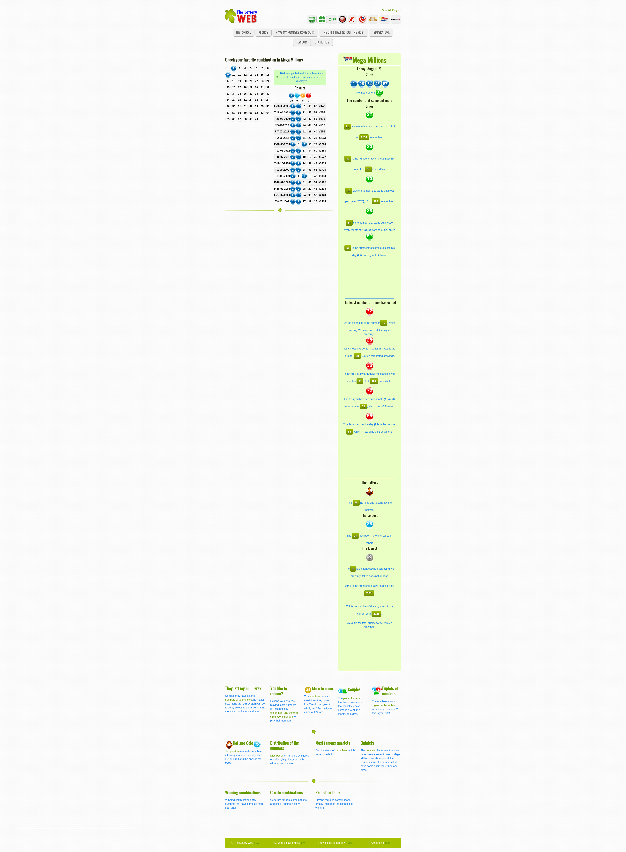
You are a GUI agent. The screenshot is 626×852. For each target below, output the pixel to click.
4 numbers (341, 750)
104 (376, 201)
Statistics (322, 42)
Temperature (381, 32)
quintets (370, 750)
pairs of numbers (353, 698)
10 (348, 190)
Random (302, 42)
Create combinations (286, 792)
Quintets (367, 743)
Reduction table (327, 792)
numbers (315, 696)
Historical (243, 32)
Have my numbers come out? (295, 32)
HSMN (349, 842)
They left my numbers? (243, 688)
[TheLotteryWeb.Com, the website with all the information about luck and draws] (241, 16)
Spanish (387, 10)
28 (357, 356)
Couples (354, 689)
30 (347, 158)
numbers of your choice (238, 699)
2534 (364, 137)
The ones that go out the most (343, 32)
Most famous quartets (332, 743)
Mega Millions (369, 60)
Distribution (276, 755)
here (387, 842)
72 (383, 322)
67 (368, 169)
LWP (304, 842)
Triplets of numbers (390, 690)
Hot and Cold (243, 743)
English (396, 10)
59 (356, 502)
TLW (256, 842)
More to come (322, 688)
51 (347, 248)
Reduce (263, 32)
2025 (369, 593)
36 (359, 381)
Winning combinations (243, 792)
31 (347, 126)
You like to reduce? (278, 690)
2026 (376, 613)
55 (349, 431)
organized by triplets (383, 705)
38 (349, 222)
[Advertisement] (369, 278)
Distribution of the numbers (284, 745)
